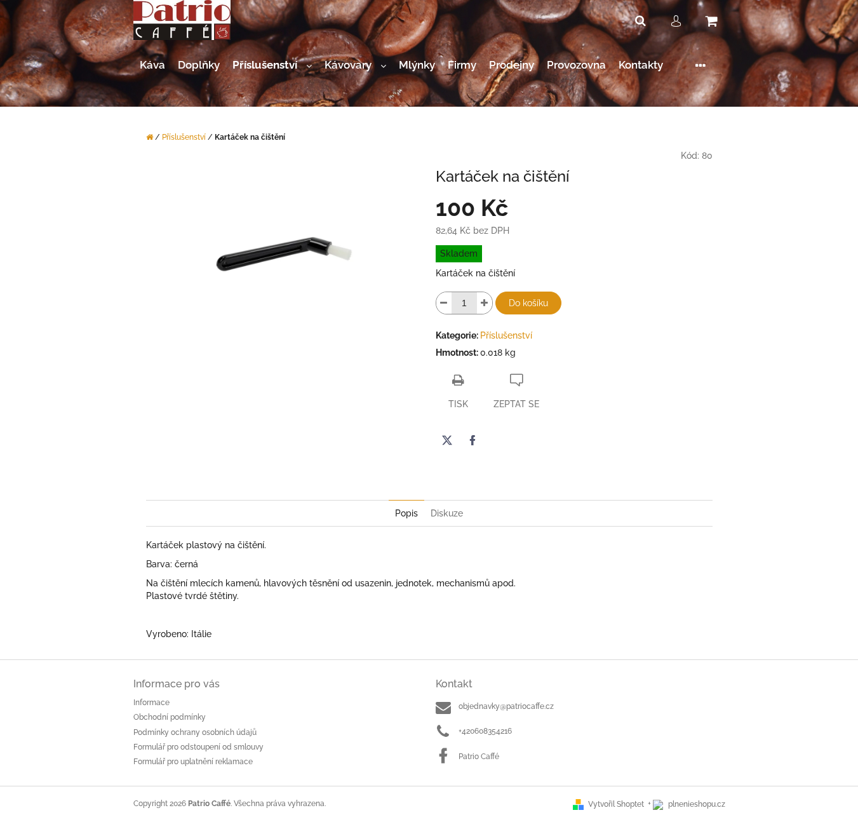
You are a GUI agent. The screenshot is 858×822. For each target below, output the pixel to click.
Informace (151, 702)
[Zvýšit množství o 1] (484, 303)
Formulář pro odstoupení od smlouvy (198, 747)
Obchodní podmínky (169, 717)
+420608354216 (485, 731)
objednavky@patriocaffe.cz (506, 706)
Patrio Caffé (479, 756)
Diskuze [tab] (447, 513)
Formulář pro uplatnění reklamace (193, 761)
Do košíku (528, 303)
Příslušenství (506, 335)
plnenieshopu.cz (695, 804)
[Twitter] (447, 440)
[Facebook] (472, 440)
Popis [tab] (406, 513)
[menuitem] (152, 65)
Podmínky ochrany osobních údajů (195, 732)
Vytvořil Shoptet (616, 804)
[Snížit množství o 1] (444, 303)
